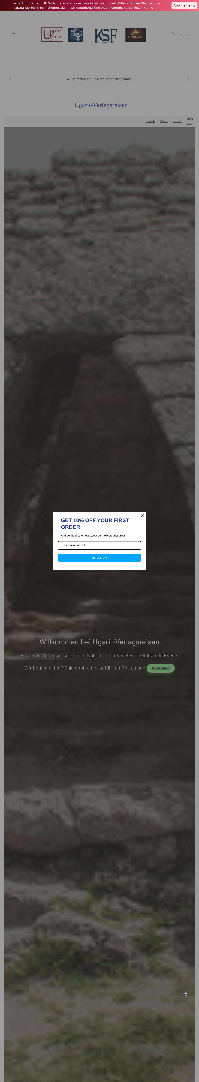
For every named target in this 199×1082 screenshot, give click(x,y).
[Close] (142, 515)
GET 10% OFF (99, 557)
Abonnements (184, 5)
